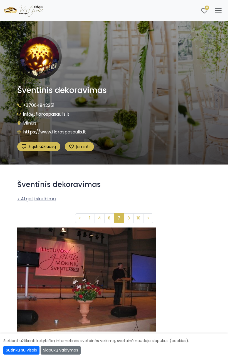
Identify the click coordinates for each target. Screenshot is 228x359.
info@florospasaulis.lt (46, 114)
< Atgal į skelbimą (36, 199)
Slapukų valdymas (60, 350)
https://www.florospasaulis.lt (54, 132)
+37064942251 (38, 105)
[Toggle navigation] (218, 11)
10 (138, 218)
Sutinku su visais (21, 350)
